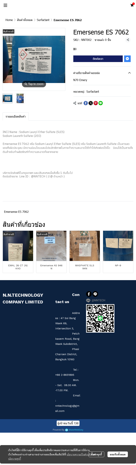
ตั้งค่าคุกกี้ (96, 454)
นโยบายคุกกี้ (14, 458)
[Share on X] (91, 103)
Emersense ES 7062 (16, 211)
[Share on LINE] (100, 103)
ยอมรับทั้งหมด (118, 454)
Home (9, 20)
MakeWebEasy (76, 430)
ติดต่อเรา (98, 59)
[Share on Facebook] (86, 103)
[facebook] (89, 294)
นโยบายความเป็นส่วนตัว (79, 454)
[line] (95, 294)
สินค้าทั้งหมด (25, 20)
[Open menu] (5, 5)
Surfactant (43, 20)
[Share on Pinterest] (96, 103)
